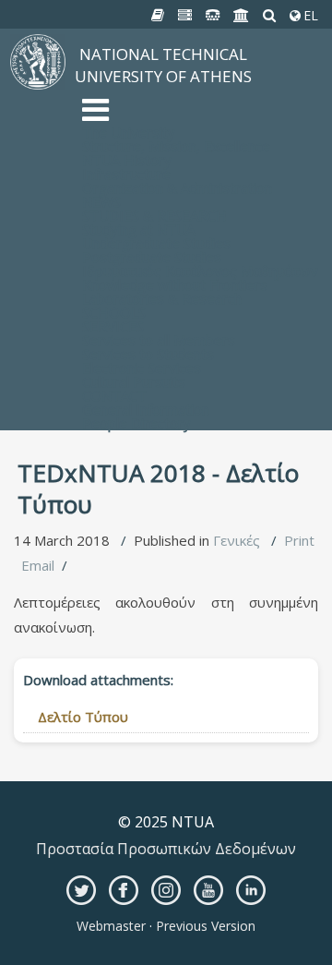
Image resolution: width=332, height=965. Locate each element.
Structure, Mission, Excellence (176, 146)
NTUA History (127, 160)
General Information (145, 409)
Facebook (123, 890)
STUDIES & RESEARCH (154, 215)
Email (37, 565)
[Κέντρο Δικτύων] (213, 15)
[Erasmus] (241, 15)
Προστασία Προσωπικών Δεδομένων (166, 848)
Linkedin (251, 890)
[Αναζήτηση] (270, 15)
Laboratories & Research (162, 298)
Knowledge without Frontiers (174, 284)
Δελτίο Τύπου (83, 716)
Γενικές (236, 540)
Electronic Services (141, 367)
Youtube (208, 890)
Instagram (166, 890)
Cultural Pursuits (133, 381)
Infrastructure (126, 173)
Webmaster (113, 926)
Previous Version (203, 926)
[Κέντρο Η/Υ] (185, 15)
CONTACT (114, 395)
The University (128, 132)
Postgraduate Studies (151, 256)
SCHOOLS (114, 312)
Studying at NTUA (138, 229)
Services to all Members (158, 340)
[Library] (158, 15)
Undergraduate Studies (156, 243)
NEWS (101, 201)
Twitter (81, 890)
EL (309, 15)
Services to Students (148, 353)
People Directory (136, 423)
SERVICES (113, 326)
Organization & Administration (177, 187)
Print (299, 540)
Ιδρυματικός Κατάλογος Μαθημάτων (200, 270)
